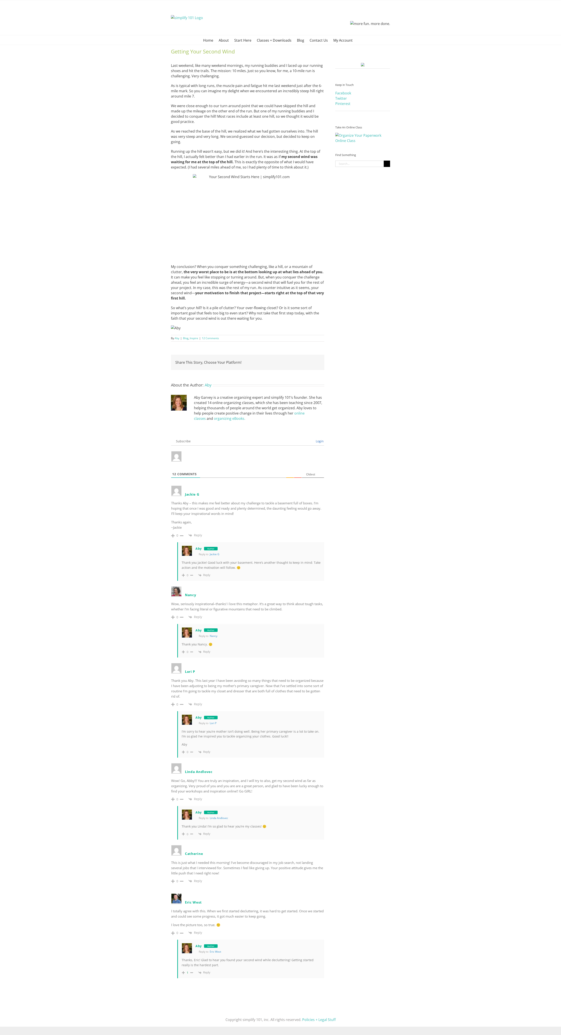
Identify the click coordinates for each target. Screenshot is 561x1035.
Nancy (190, 595)
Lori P (213, 723)
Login (319, 441)
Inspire (194, 338)
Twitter (341, 98)
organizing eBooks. (229, 418)
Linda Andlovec (219, 818)
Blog (185, 338)
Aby (177, 338)
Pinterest (342, 103)
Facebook (343, 93)
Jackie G (214, 554)
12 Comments (210, 338)
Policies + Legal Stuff (319, 1019)
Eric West (193, 902)
